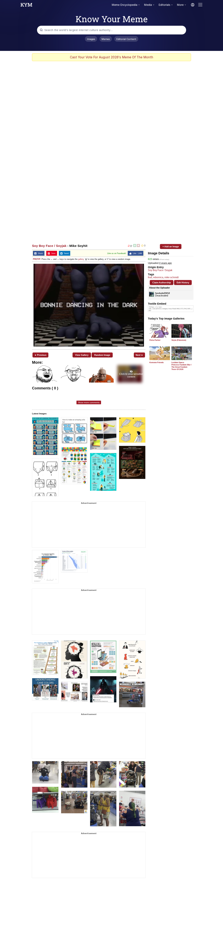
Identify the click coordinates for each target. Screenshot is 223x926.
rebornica (158, 277)
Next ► (139, 355)
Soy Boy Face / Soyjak (49, 245)
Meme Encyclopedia (124, 4)
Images (91, 39)
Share (40, 253)
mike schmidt (171, 277)
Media (148, 4)
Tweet (66, 253)
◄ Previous (40, 355)
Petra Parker (154, 340)
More (180, 4)
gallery (81, 259)
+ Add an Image (170, 246)
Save (53, 253)
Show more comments (89, 402)
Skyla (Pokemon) (178, 340)
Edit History (183, 282)
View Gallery (81, 355)
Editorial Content (126, 39)
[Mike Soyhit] (88, 305)
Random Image (102, 355)
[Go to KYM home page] (26, 5)
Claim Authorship (161, 282)
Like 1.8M (137, 253)
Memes (105, 39)
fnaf (150, 277)
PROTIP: (37, 259)
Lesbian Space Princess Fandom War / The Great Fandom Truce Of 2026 (181, 365)
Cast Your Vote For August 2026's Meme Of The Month (111, 57)
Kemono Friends (156, 362)
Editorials (164, 4)
